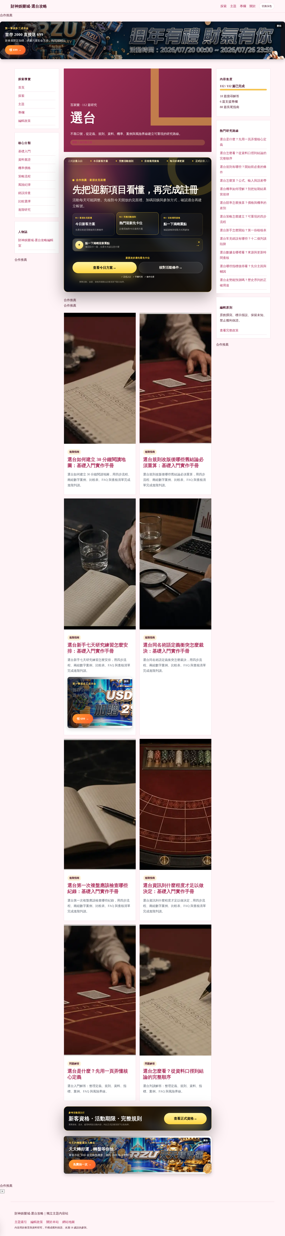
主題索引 (21, 1222)
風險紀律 (24, 184)
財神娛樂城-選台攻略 (29, 6)
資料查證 (24, 159)
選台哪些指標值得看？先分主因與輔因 (243, 268)
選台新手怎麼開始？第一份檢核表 (243, 230)
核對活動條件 (170, 268)
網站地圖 (68, 1222)
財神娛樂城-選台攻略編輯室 (35, 242)
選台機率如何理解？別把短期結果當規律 (243, 191)
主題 (233, 6)
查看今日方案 (104, 268)
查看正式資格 (185, 1118)
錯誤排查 (24, 193)
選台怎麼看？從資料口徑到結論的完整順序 (243, 155)
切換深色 (267, 6)
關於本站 (52, 1222)
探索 (223, 6)
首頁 (21, 87)
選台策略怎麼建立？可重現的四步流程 (243, 219)
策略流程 (24, 176)
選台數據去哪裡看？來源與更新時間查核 (243, 254)
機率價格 (24, 168)
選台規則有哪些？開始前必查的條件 (243, 169)
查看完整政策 (229, 330)
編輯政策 (24, 120)
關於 (253, 6)
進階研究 (24, 209)
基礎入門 (24, 151)
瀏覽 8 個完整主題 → (83, 142)
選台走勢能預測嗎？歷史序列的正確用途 (243, 282)
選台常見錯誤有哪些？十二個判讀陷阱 (243, 241)
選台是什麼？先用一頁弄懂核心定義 (243, 141)
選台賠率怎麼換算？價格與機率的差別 (243, 205)
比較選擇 (24, 201)
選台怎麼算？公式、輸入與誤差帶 (243, 180)
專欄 (243, 6)
